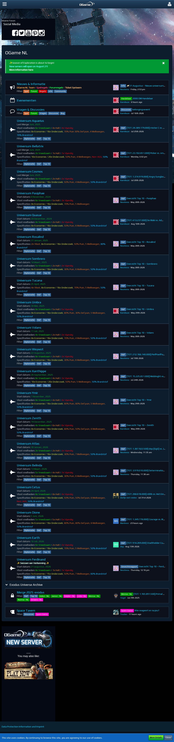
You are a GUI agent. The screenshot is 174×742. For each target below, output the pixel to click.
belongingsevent (141, 109)
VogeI (123, 598)
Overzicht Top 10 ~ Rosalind (141, 242)
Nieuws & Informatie (31, 84)
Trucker (123, 614)
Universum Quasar (29, 215)
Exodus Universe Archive (26, 584)
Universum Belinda (29, 465)
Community (60, 91)
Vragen (43, 113)
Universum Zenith (29, 418)
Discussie (53, 113)
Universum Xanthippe (31, 371)
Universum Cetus (28, 487)
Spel (26, 91)
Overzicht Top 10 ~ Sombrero (142, 263)
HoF (39, 138)
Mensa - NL (94, 596)
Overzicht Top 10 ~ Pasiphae (141, 198)
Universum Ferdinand (31, 559)
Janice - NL (57, 596)
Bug (62, 113)
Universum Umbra (29, 302)
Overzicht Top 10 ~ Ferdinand (154, 566)
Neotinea (124, 89)
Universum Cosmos (30, 171)
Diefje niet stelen (128, 498)
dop (122, 546)
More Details (156, 737)
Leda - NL (81, 596)
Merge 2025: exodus (30, 592)
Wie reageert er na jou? (146, 610)
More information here (21, 69)
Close (168, 737)
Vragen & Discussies (31, 109)
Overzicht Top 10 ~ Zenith (140, 425)
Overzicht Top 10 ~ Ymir (139, 399)
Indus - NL (44, 596)
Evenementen (26, 100)
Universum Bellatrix (30, 146)
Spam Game (42, 614)
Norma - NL (23, 599)
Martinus (124, 523)
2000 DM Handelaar (143, 98)
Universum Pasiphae (31, 193)
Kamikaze (124, 102)
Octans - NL (36, 599)
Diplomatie (29, 138)
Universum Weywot (30, 349)
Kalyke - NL (69, 596)
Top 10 (47, 138)
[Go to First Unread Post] (116, 87)
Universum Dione (28, 512)
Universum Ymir (27, 393)
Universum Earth (28, 537)
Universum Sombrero (31, 258)
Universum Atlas (28, 443)
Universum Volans (29, 327)
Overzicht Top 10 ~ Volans (140, 332)
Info (50, 91)
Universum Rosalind (30, 237)
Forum (34, 91)
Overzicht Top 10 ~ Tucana (140, 285)
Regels (43, 91)
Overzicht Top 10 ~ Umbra (140, 309)
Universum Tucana (29, 280)
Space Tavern (26, 610)
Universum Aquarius (30, 120)
